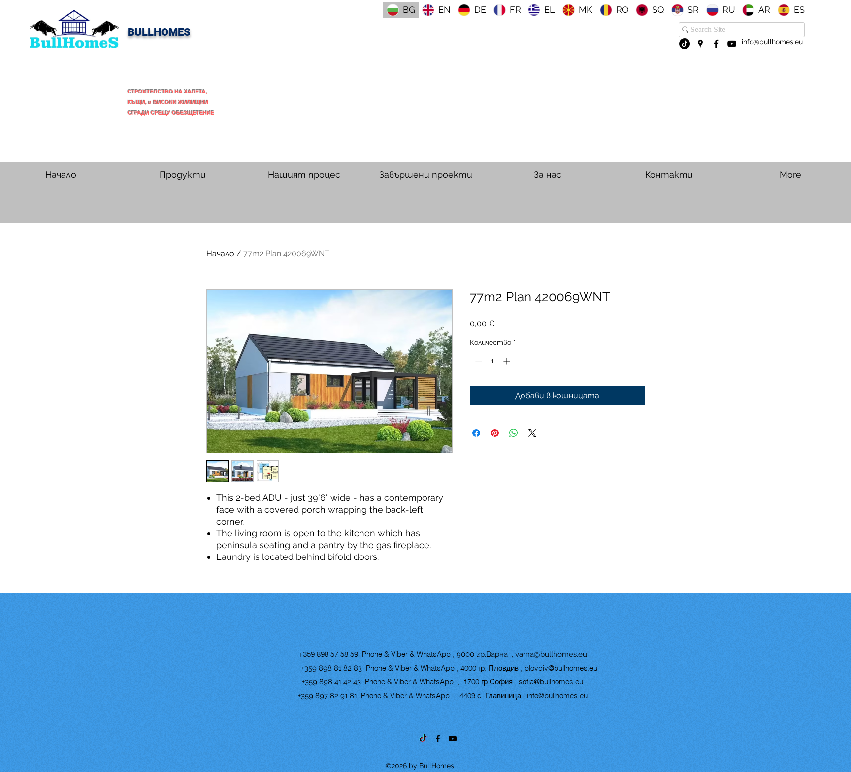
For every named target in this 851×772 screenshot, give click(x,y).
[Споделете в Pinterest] (495, 433)
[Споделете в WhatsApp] (514, 433)
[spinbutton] (492, 361)
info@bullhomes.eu (772, 42)
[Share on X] (532, 433)
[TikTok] (684, 43)
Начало (220, 253)
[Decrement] (477, 361)
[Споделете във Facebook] (476, 433)
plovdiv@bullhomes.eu (560, 668)
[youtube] (731, 43)
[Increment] (507, 361)
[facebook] (716, 43)
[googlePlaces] (700, 43)
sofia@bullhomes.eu (551, 681)
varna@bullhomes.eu (551, 654)
